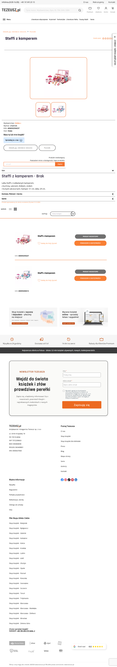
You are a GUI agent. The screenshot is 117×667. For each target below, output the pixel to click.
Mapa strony (65, 456)
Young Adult (83, 19)
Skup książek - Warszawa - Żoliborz (22, 613)
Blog (62, 451)
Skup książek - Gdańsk (17, 533)
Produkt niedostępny (90, 236)
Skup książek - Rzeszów (18, 578)
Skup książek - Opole (17, 568)
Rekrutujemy (98, 2)
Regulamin (13, 490)
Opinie (4, 199)
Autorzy (64, 466)
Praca (63, 446)
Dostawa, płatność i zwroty (12, 194)
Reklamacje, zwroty (16, 500)
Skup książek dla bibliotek (70, 441)
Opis (3, 170)
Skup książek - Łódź (16, 558)
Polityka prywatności (17, 495)
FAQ (10, 510)
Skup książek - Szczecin (18, 588)
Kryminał (52, 19)
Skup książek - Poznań (17, 573)
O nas (85, 2)
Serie (92, 19)
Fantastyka (61, 19)
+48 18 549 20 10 (28, 2)
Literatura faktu (72, 19)
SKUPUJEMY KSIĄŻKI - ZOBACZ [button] (115, 52)
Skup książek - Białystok (18, 523)
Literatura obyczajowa (39, 19)
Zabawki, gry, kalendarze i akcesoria (14, 32)
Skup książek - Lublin (17, 553)
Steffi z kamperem (46, 236)
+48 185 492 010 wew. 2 (26, 631)
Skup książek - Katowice (18, 538)
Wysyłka (12, 485)
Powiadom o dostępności (90, 243)
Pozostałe (33, 32)
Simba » (18, 123)
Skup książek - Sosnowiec (18, 583)
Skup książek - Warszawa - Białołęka (22, 608)
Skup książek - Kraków (17, 548)
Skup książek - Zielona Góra (19, 623)
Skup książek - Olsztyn (17, 563)
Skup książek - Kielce (17, 543)
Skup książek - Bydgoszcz (18, 528)
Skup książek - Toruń (17, 593)
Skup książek (65, 436)
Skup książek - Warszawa (18, 603)
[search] (80, 10)
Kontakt (111, 2)
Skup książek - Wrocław (18, 618)
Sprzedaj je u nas (12, 140)
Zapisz (60, 164)
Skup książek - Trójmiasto (18, 598)
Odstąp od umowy (16, 505)
